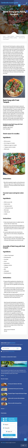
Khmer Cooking (16, 20)
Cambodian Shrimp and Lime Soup (15, 388)
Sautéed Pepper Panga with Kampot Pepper (17, 393)
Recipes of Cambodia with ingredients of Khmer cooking (14, 22)
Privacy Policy (11, 351)
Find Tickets (10, 435)
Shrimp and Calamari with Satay (15, 383)
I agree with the (8, 351)
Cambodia (4, 442)
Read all (2, 408)
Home (9, 20)
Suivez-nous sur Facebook (9, 329)
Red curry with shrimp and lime (14, 403)
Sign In (24, 4)
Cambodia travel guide (10, 437)
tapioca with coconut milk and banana (16, 398)
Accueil (5, 331)
